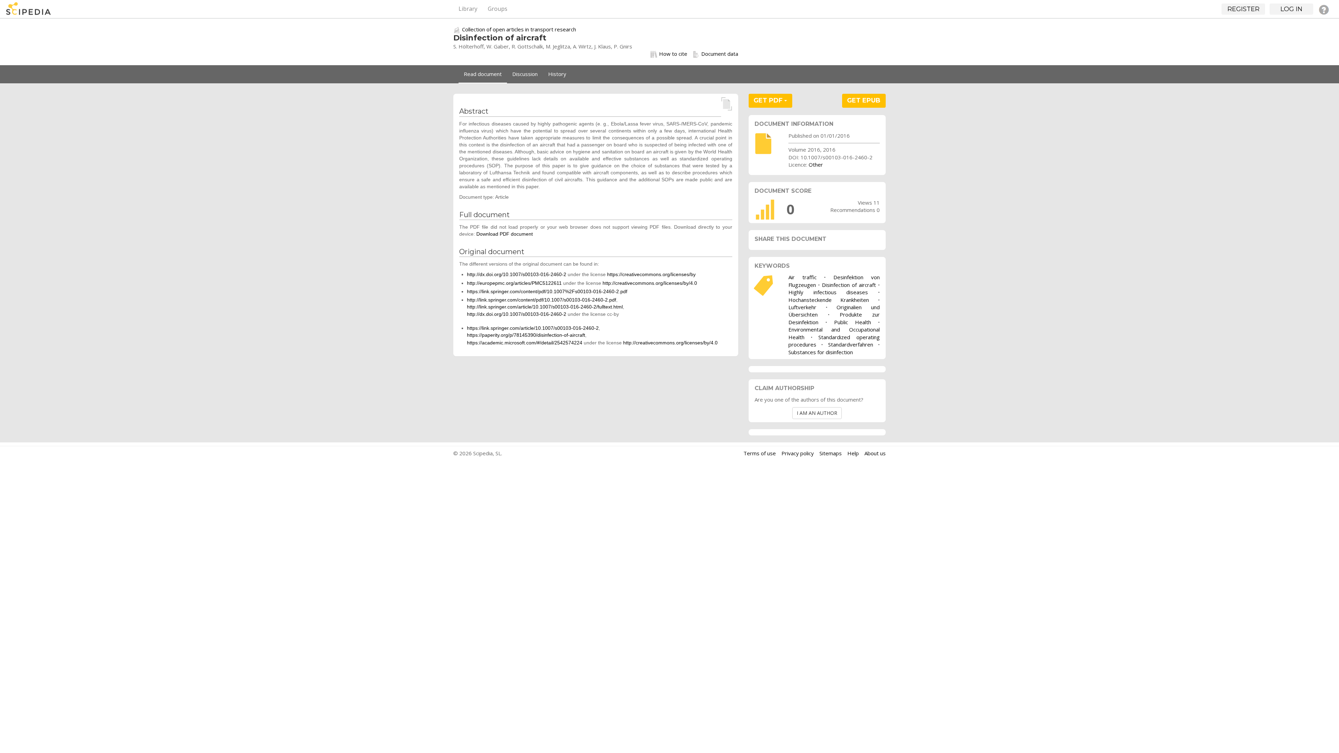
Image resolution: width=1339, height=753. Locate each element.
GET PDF (769, 100)
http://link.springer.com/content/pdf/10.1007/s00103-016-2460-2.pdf (541, 300)
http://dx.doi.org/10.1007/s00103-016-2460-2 (516, 274)
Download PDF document (504, 234)
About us (875, 453)
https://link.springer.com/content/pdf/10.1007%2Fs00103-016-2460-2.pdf (547, 291)
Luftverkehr (802, 307)
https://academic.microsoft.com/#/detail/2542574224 (524, 342)
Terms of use (759, 453)
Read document (483, 73)
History (557, 73)
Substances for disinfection (820, 352)
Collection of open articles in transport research (519, 29)
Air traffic (802, 277)
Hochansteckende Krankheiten (828, 299)
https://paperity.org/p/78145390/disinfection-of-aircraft (526, 335)
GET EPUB (863, 100)
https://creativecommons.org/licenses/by (651, 274)
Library (468, 9)
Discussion (525, 73)
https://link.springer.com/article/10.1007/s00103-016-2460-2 (533, 328)
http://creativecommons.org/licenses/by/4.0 (650, 283)
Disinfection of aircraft (849, 284)
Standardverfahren (850, 344)
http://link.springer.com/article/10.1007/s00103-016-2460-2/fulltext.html (545, 307)
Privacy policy (797, 453)
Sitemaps (830, 453)
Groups (497, 9)
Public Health (852, 322)
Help (853, 453)
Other (816, 164)
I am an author (817, 413)
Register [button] (1243, 9)
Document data (719, 53)
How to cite (673, 53)
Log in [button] (1291, 9)
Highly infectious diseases (828, 292)
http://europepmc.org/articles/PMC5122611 (514, 283)
